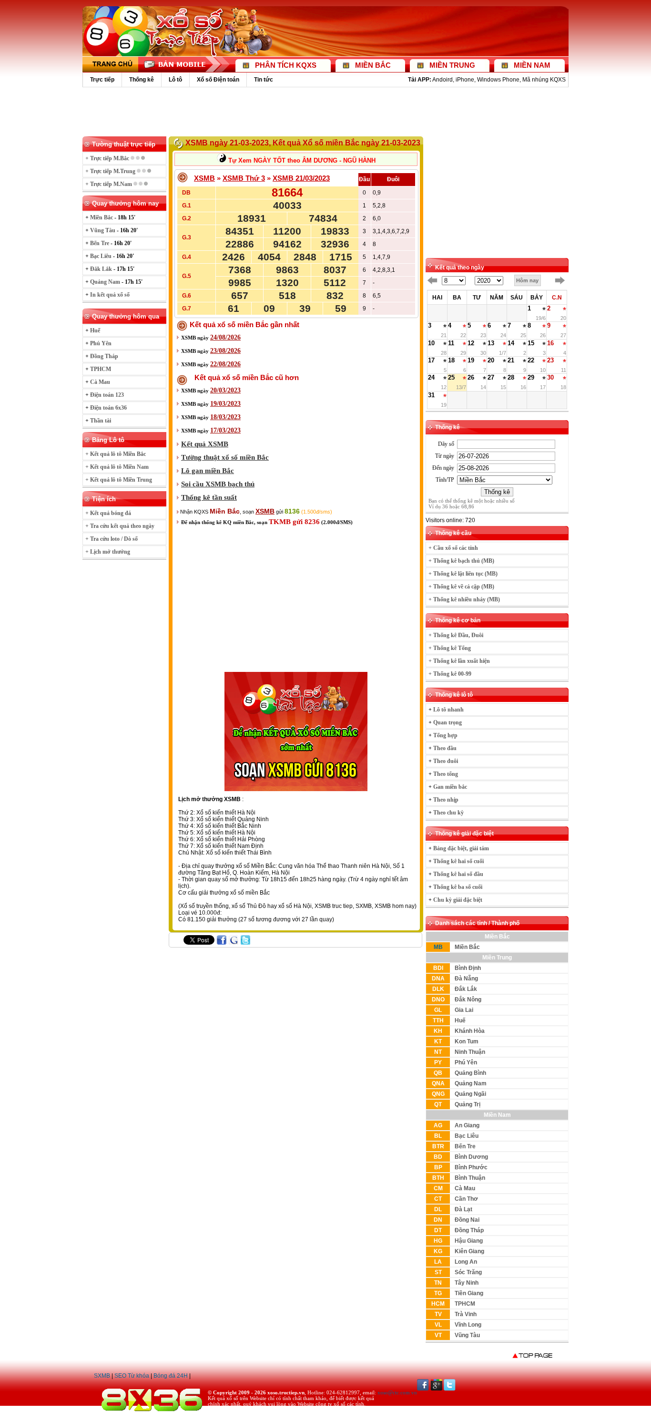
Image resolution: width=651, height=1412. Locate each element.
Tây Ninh (466, 1282)
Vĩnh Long (468, 1324)
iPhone (465, 79)
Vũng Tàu (467, 1335)
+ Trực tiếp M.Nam (109, 184)
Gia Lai (464, 1010)
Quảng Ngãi (470, 1094)
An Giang (467, 1125)
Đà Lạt (463, 1209)
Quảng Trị (467, 1104)
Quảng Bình (470, 1073)
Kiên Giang (469, 1251)
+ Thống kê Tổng (449, 648)
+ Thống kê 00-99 (449, 673)
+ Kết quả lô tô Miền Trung (118, 479)
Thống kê (141, 79)
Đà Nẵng (466, 978)
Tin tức (263, 79)
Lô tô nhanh (448, 709)
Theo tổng (445, 774)
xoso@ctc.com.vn (397, 1392)
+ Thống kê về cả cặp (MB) (461, 586)
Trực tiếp (102, 79)
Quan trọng (447, 722)
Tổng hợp (445, 735)
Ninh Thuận (470, 1052)
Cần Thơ (466, 1199)
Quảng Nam (471, 1083)
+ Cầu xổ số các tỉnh (453, 548)
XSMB (204, 178)
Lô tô (175, 79)
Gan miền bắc (450, 786)
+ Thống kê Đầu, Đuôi (455, 635)
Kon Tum (466, 1041)
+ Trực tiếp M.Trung (111, 171)
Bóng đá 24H (170, 1375)
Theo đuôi (445, 761)
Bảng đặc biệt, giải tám (461, 848)
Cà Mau (465, 1188)
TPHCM (465, 1303)
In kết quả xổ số (110, 294)
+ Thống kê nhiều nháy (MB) (464, 599)
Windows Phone (498, 79)
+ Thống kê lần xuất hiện (459, 661)
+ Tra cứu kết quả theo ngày (119, 526)
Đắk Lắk (466, 989)
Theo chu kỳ (448, 812)
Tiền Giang (469, 1293)
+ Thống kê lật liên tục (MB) (463, 573)
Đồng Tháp (469, 1230)
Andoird (442, 79)
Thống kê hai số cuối (458, 861)
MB (438, 947)
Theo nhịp (445, 799)
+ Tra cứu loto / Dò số (111, 539)
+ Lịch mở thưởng (107, 551)
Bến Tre (465, 1146)
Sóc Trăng (468, 1272)
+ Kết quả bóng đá (108, 513)
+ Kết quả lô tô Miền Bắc (115, 454)
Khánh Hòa (470, 1031)
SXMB (102, 1375)
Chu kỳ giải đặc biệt (457, 900)
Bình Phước (471, 1167)
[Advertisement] (325, 111)
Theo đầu (445, 748)
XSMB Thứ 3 (244, 178)
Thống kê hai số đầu (458, 874)
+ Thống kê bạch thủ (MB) (461, 560)
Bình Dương (471, 1157)
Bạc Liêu (466, 1136)
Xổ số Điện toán (218, 79)
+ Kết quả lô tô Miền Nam (117, 467)
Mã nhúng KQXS (544, 79)
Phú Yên (466, 1062)
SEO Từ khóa (131, 1375)
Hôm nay (527, 280)
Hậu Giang (469, 1240)
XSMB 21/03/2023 (301, 178)
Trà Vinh (466, 1314)
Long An (466, 1261)
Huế (460, 1020)
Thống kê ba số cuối (457, 887)
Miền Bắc (467, 947)
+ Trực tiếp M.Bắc (108, 158)
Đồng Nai (467, 1219)
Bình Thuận (470, 1178)
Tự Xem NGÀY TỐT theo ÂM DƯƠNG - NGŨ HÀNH (301, 160)
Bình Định (468, 968)
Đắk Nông (468, 999)
